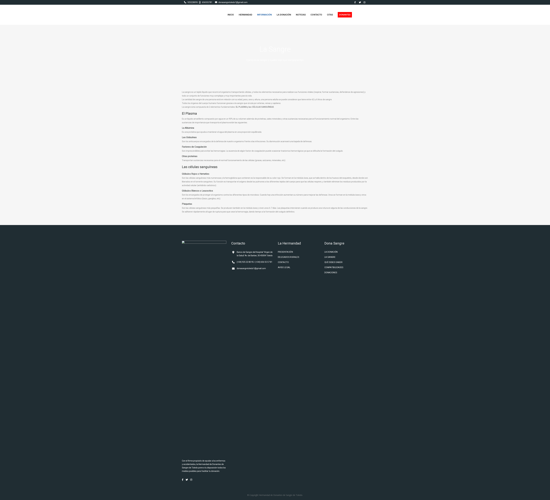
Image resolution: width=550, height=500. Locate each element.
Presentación (285, 252)
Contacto (283, 262)
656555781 (207, 2)
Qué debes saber (333, 262)
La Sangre (329, 257)
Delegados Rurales (288, 257)
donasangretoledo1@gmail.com (232, 2)
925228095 (192, 2)
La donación (331, 252)
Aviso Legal (284, 267)
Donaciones (330, 272)
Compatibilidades (333, 267)
